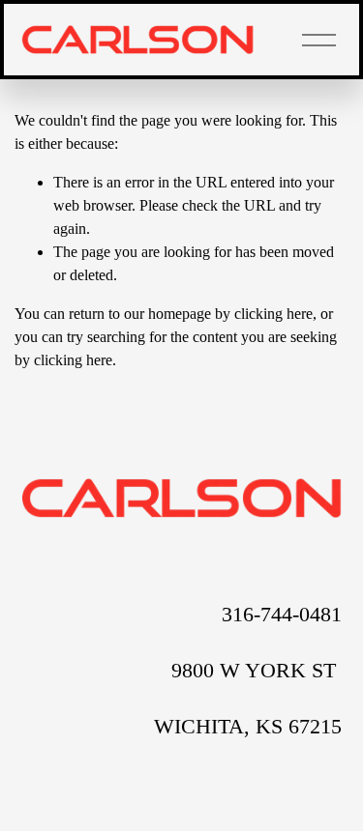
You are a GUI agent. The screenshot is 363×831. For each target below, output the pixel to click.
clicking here (273, 313)
